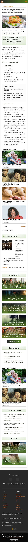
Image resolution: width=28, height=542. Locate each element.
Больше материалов (14, 341)
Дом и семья (19, 494)
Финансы (18, 507)
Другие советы (19, 509)
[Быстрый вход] (23, 1)
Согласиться (14, 540)
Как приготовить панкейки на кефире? (13, 90)
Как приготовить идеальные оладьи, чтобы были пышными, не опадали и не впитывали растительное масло (14, 96)
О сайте (5, 500)
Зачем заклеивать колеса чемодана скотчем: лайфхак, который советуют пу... (20, 243)
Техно (17, 503)
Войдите (4, 267)
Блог (4, 498)
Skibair (23, 30)
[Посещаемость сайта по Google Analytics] (14, 529)
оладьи (11, 230)
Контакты (5, 505)
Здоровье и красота (20, 496)
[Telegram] (4, 33)
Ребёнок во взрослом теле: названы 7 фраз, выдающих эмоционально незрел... (19, 252)
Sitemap (4, 507)
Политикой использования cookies (13, 537)
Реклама (5, 503)
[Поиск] (19, 1)
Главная (5, 494)
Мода (17, 498)
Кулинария (18, 500)
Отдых (17, 505)
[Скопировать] (19, 33)
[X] (9, 33)
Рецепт (6, 230)
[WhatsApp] (14, 33)
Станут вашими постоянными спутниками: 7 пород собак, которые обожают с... (13, 260)
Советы (4, 496)
